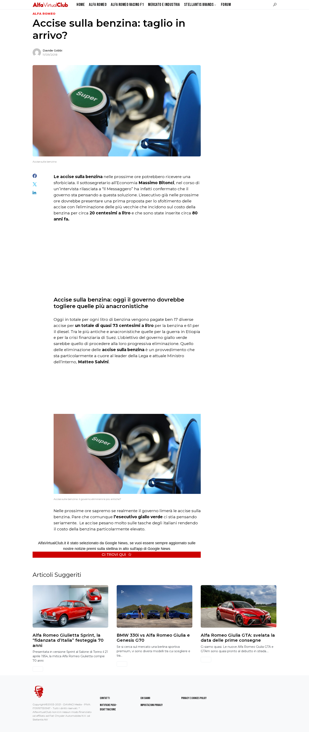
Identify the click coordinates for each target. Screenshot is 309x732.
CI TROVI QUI (114, 554)
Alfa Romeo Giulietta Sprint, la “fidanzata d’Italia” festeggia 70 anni (68, 640)
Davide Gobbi (52, 50)
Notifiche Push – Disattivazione (108, 707)
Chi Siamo (145, 698)
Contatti (105, 698)
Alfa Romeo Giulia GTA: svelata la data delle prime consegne (238, 638)
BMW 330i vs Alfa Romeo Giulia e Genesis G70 (153, 638)
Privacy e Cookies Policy (194, 698)
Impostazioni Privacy (151, 705)
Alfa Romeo (44, 14)
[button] (274, 4)
